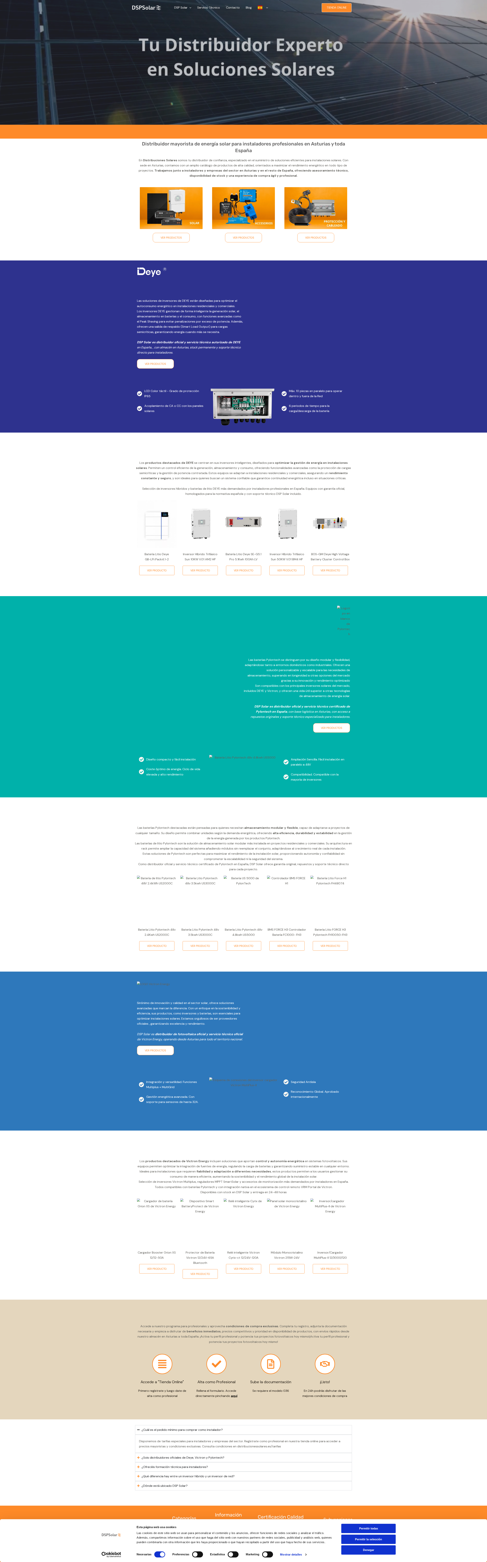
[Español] (263, 7)
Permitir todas (368, 1528)
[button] (189, 7)
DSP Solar (181, 8)
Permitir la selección (368, 1539)
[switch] (197, 1554)
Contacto (233, 8)
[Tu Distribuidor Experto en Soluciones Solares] (146, 7)
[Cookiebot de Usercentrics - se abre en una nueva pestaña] (111, 1554)
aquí (234, 1396)
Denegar (368, 1550)
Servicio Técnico (208, 8)
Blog (249, 8)
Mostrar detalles (291, 1554)
